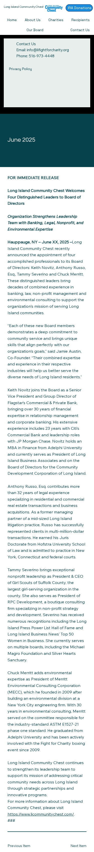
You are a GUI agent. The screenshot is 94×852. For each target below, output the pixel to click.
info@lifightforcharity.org (48, 49)
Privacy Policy (20, 69)
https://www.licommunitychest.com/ (41, 814)
